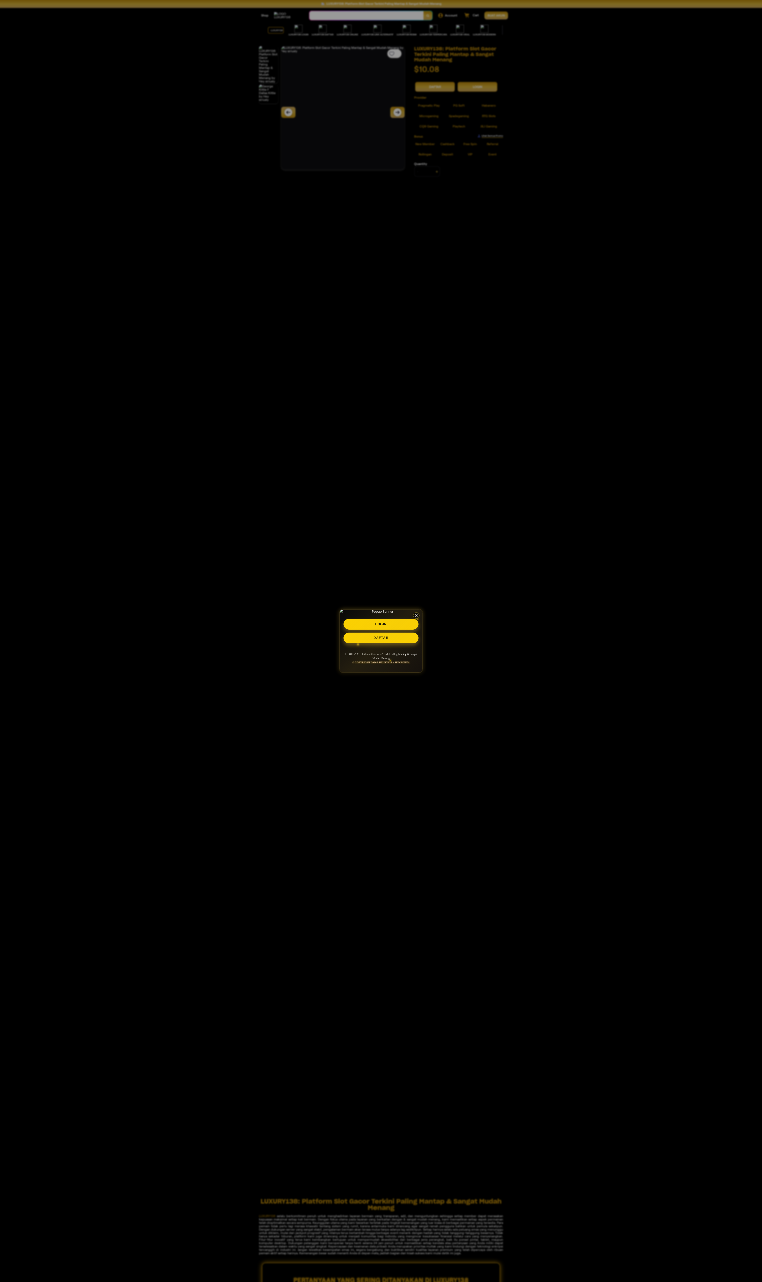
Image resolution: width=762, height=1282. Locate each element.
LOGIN (381, 624)
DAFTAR (381, 638)
